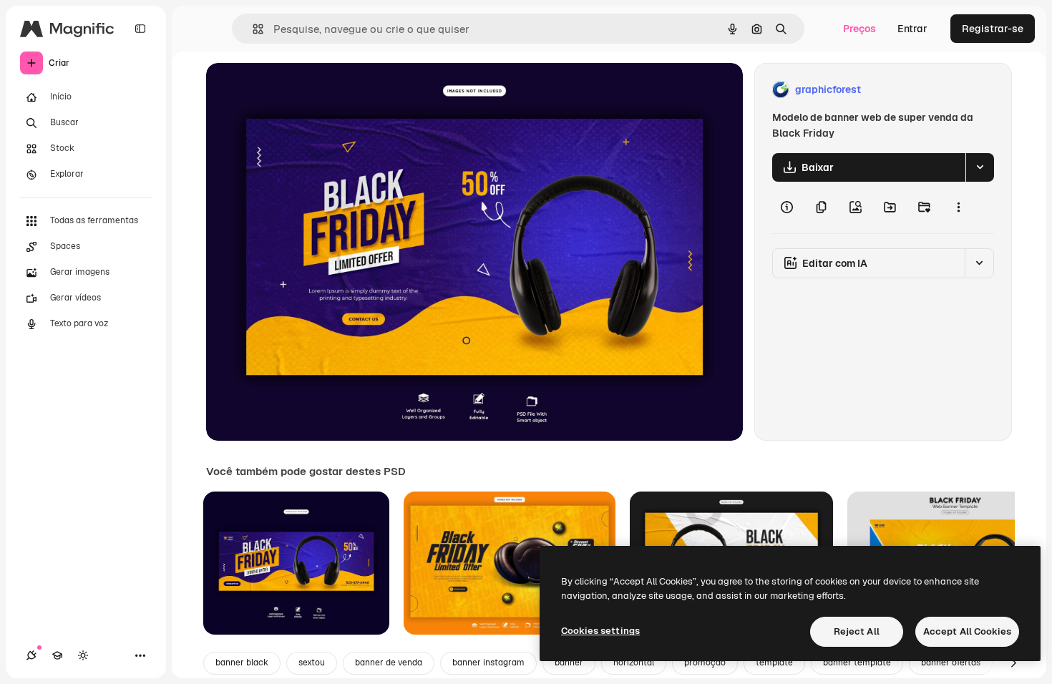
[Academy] (57, 655)
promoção (705, 662)
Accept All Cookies (967, 631)
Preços (859, 28)
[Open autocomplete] (252, 29)
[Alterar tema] (83, 655)
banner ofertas (950, 662)
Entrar (912, 28)
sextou (311, 662)
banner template (857, 662)
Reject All (857, 631)
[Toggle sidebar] (140, 28)
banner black (241, 662)
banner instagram (488, 662)
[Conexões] (31, 655)
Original (298, 90)
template (774, 662)
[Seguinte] (1013, 663)
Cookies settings (600, 631)
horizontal (633, 662)
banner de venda (388, 662)
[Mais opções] (958, 207)
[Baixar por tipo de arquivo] (979, 167)
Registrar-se (992, 28)
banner (569, 662)
